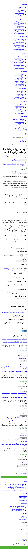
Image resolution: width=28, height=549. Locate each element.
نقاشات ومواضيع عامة (18, 507)
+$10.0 (5, 255)
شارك (25, 331)
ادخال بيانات (21, 110)
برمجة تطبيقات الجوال (18, 62)
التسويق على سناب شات (18, 43)
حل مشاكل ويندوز (20, 107)
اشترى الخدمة (24, 160)
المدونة (25, 481)
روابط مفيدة (24, 493)
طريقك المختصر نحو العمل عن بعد (16, 487)
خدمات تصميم (23, 18)
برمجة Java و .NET (19, 59)
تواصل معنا (24, 516)
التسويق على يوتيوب (19, 46)
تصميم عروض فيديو (19, 30)
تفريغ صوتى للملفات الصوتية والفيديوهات (17, 420)
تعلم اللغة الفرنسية (19, 79)
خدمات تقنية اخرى (19, 113)
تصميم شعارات (20, 27)
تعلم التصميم (21, 77)
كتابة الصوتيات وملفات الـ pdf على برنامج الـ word (15, 342)
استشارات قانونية (20, 91)
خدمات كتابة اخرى (19, 124)
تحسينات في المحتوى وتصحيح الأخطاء (16, 255)
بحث (19, 547)
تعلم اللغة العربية (20, 84)
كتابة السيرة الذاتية (19, 120)
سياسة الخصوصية (23, 497)
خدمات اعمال (24, 4)
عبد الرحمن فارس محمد (21, 413)
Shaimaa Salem (23, 435)
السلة (13, 547)
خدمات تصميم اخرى (19, 33)
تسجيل (2, 547)
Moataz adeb (24, 388)
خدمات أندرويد (20, 104)
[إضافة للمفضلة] (19, 416)
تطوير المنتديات (20, 63)
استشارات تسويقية (19, 92)
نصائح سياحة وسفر (19, 95)
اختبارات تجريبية (20, 111)
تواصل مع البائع (16, 160)
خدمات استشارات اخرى (18, 98)
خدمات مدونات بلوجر (19, 65)
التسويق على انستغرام (18, 40)
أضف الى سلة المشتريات (21, 261)
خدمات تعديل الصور (19, 31)
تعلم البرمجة (21, 74)
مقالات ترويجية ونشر (19, 49)
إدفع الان (22, 473)
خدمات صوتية (21, 14)
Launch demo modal (22, 466)
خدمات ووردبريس (20, 66)
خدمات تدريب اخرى (19, 85)
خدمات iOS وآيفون (19, 106)
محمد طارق (24, 461)
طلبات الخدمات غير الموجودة (17, 506)
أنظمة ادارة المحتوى (19, 56)
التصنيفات (24, 547)
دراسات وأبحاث (20, 11)
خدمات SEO (21, 47)
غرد (23, 331)
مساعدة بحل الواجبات (19, 82)
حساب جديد (21, 141)
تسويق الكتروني (23, 36)
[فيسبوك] (26, 540)
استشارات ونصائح (23, 88)
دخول (23, 139)
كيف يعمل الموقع (23, 500)
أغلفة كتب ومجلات (19, 21)
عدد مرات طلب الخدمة (21, 257)
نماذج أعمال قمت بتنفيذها (18, 509)
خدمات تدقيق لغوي (19, 122)
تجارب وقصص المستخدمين (17, 510)
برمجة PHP (21, 61)
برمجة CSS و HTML (19, 58)
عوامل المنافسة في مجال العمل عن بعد (14, 484)
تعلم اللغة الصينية (20, 78)
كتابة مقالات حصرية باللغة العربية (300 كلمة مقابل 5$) (14, 397)
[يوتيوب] (23, 540)
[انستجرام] (22, 540)
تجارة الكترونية (20, 7)
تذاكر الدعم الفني (23, 519)
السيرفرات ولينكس (19, 109)
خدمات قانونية (20, 8)
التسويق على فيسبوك (19, 45)
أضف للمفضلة (24, 173)
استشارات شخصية (19, 97)
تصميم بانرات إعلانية (19, 23)
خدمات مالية (21, 10)
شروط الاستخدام (23, 496)
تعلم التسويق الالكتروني (18, 75)
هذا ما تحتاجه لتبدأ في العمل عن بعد (15, 488)
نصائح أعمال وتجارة (19, 13)
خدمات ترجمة (21, 123)
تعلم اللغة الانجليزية (19, 81)
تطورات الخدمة (23, 254)
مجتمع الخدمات (24, 503)
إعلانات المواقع (20, 39)
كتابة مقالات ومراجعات (18, 119)
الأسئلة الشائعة (23, 517)
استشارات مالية (20, 94)
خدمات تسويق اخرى (19, 50)
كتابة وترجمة (24, 116)
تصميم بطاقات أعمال (19, 24)
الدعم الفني (25, 513)
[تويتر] (25, 540)
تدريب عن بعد (24, 71)
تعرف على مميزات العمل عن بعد (16, 485)
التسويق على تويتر (20, 42)
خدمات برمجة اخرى (19, 68)
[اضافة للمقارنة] (17, 416)
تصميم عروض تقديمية (19, 29)
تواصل (3, 312)
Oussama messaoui (22, 156)
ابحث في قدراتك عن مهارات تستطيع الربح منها (13, 490)
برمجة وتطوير (24, 53)
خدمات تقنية (24, 101)
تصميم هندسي (20, 26)
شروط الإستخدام (23, 498)
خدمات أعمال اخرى (19, 15)
